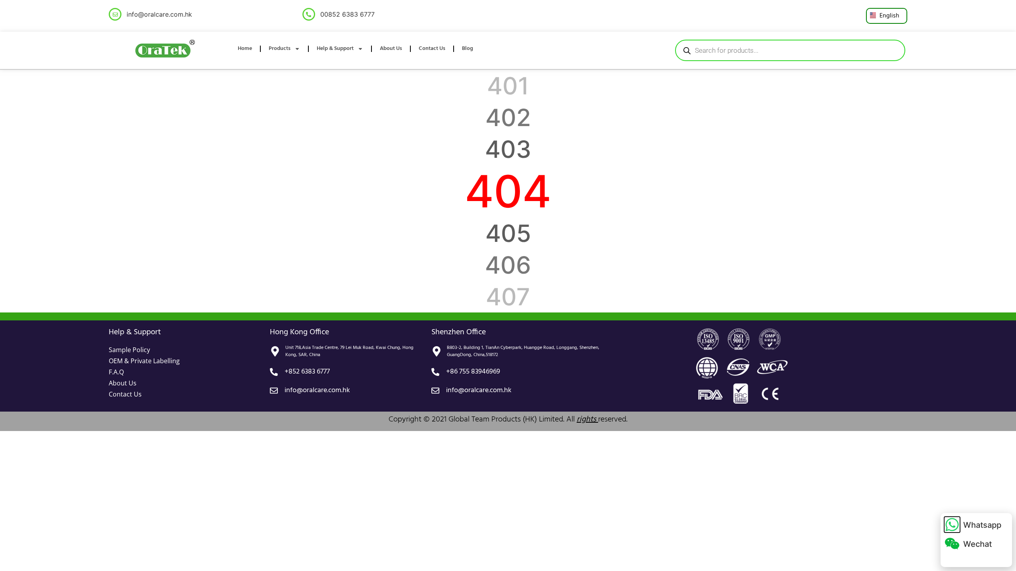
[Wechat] (952, 543)
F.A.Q (116, 372)
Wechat (977, 544)
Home (245, 48)
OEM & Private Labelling (144, 360)
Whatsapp (982, 525)
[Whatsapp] (952, 524)
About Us (391, 48)
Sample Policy (129, 349)
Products (280, 48)
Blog (467, 48)
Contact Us (432, 48)
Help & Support (335, 48)
